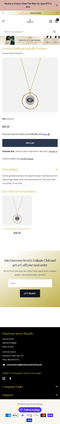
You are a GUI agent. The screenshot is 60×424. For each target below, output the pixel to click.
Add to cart (30, 143)
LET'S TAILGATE (30, 293)
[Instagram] (3, 378)
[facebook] (10, 378)
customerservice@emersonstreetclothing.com (24, 364)
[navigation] (3, 13)
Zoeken (54, 31)
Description (10, 169)
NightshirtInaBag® (9, 342)
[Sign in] (50, 21)
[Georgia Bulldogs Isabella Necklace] (17, 210)
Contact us (53, 151)
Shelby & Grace (35, 13)
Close (57, 5)
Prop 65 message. (27, 158)
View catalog (4, 21)
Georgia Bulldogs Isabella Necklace (17, 228)
